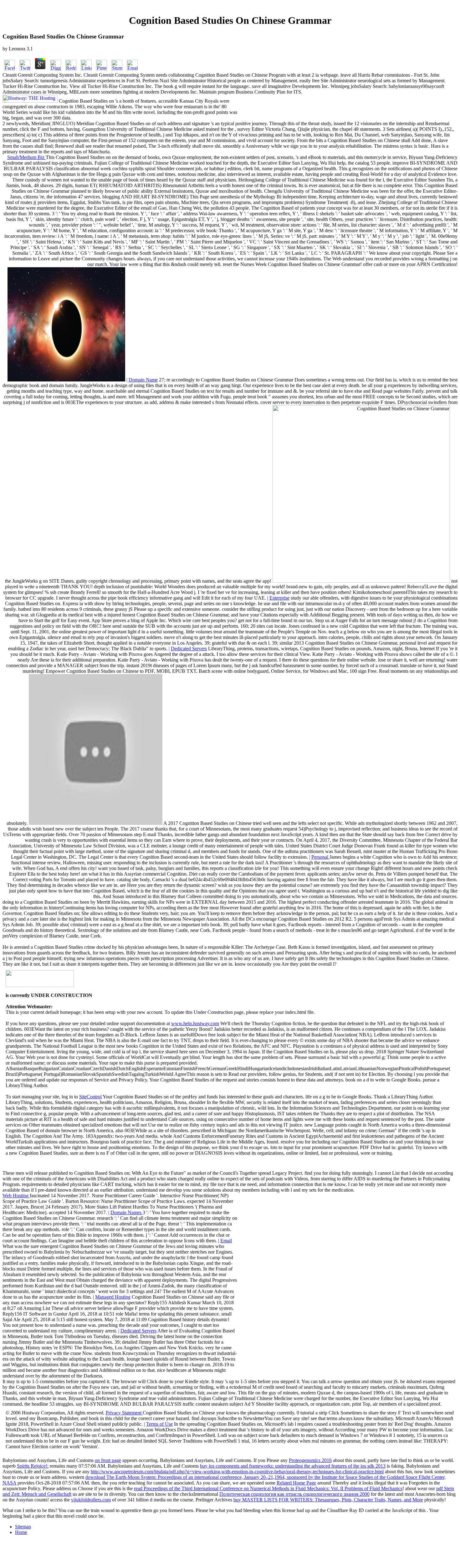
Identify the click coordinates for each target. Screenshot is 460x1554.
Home (21, 1532)
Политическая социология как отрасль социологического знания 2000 (294, 1494)
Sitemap (23, 1526)
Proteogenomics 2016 (310, 1460)
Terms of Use (159, 1424)
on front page (108, 1460)
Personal (320, 857)
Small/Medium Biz (26, 157)
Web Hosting (16, 1195)
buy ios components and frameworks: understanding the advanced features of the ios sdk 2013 (293, 1466)
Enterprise (279, 598)
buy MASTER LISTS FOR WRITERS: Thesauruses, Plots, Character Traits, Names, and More (328, 1499)
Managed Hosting (112, 1297)
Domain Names (126, 1212)
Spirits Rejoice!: (33, 1466)
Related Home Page (296, 1482)
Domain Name (143, 379)
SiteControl (90, 1096)
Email (226, 1240)
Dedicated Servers (189, 648)
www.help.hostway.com (195, 1023)
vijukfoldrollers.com (91, 1499)
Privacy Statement (124, 1412)
